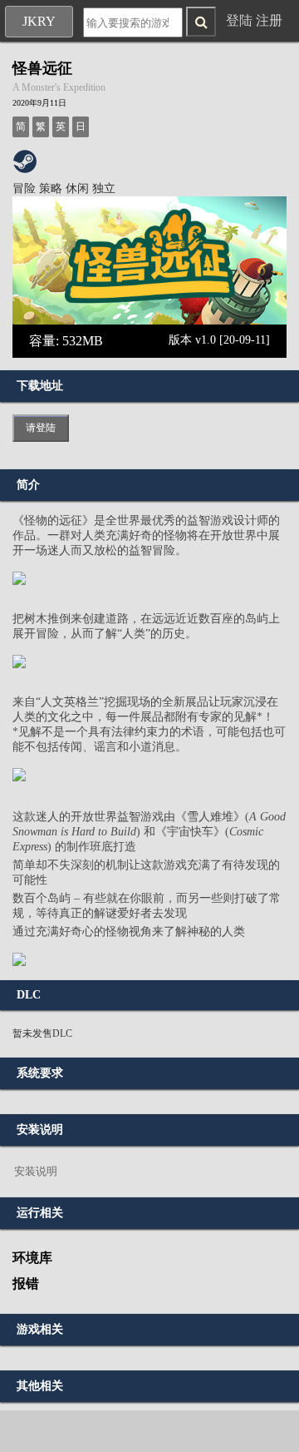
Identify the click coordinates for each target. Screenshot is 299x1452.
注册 (269, 20)
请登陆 (41, 428)
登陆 (239, 20)
